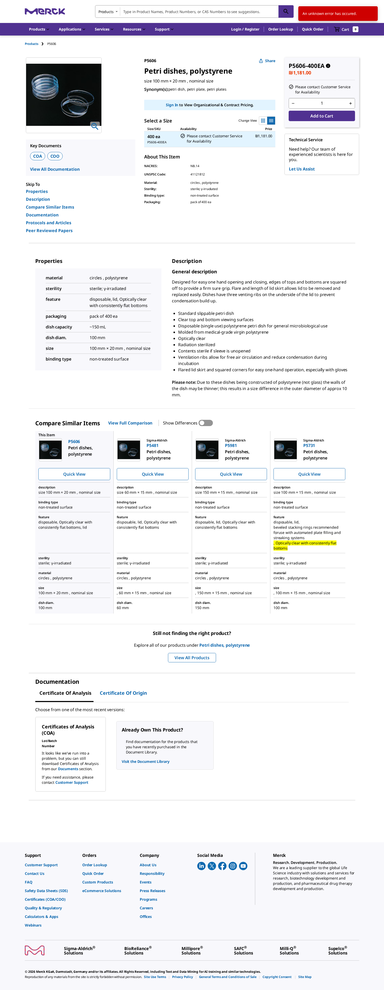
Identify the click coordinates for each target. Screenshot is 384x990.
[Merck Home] (45, 11)
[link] (51, 865)
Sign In (172, 104)
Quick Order (312, 29)
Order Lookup (280, 29)
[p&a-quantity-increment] (350, 103)
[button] (245, 29)
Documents (68, 768)
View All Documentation (54, 169)
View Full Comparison (130, 423)
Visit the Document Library (145, 761)
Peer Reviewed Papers (49, 230)
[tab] (36, 44)
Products (31, 44)
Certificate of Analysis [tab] (65, 693)
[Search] (286, 11)
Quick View (74, 474)
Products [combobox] (106, 11)
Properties (37, 191)
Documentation (42, 215)
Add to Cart (321, 116)
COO (55, 156)
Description (38, 199)
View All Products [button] (191, 658)
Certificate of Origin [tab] (123, 693)
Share (270, 60)
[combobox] (194, 11)
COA (37, 156)
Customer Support (71, 782)
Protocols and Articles (48, 223)
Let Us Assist (302, 169)
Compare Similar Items (50, 207)
